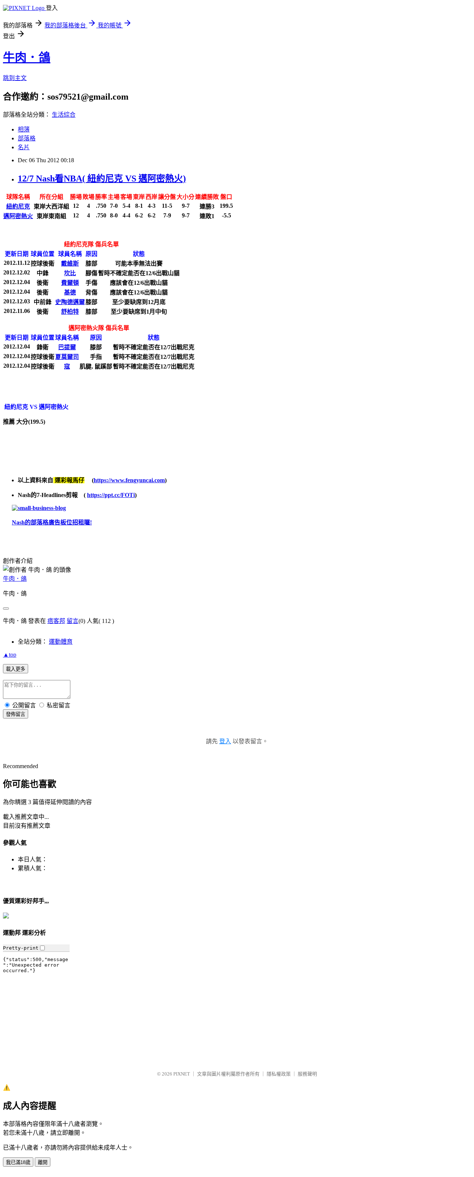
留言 (73, 621)
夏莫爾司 (67, 357)
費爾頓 (70, 283)
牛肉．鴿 (26, 57)
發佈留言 (15, 714)
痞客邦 (56, 621)
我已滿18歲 (18, 1162)
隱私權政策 (279, 1074)
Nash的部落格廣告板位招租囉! (52, 522)
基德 (70, 292)
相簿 (24, 129)
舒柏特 (70, 312)
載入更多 (15, 669)
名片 (24, 147)
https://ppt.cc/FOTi (111, 495)
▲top (9, 654)
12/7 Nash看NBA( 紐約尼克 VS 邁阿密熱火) (102, 178)
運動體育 (61, 641)
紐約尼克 (18, 206)
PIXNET (181, 1074)
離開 (42, 1162)
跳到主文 (15, 78)
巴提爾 (67, 347)
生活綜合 (64, 114)
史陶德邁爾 (70, 302)
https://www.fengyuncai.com (129, 480)
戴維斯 (70, 263)
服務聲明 (307, 1074)
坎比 (70, 273)
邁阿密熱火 (18, 216)
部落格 (27, 138)
